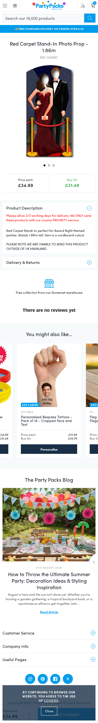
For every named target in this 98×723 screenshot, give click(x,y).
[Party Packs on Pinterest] (43, 679)
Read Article (49, 611)
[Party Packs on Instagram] (30, 679)
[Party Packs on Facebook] (55, 679)
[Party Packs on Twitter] (68, 679)
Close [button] (49, 711)
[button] (49, 111)
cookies (51, 700)
